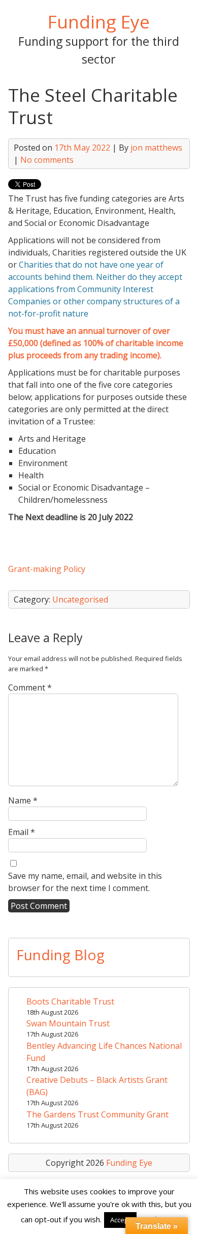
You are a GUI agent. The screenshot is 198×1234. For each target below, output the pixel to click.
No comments (47, 159)
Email (21, 832)
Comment (30, 687)
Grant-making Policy (46, 569)
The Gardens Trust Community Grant (97, 1114)
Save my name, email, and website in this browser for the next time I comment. (85, 882)
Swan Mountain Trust (68, 1023)
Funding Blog (60, 954)
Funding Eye (99, 21)
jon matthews (156, 147)
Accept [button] (120, 1219)
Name (23, 800)
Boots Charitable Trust (70, 1001)
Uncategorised (80, 599)
